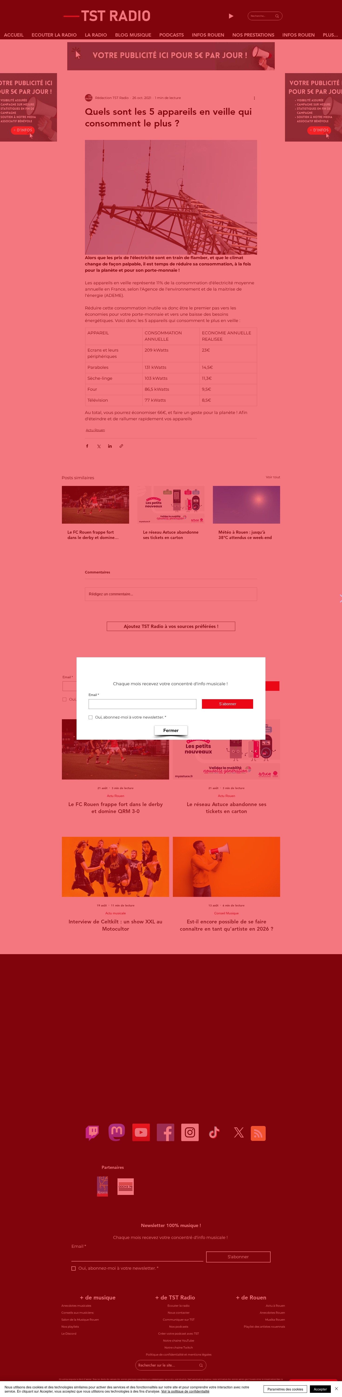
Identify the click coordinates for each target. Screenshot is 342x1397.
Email (94, 695)
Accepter (320, 1389)
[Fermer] (336, 1389)
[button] (171, 730)
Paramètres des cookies (285, 1389)
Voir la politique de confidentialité (185, 1391)
